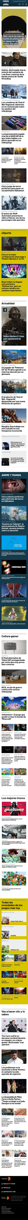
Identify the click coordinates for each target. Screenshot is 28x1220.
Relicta (16, 997)
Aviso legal (4, 1206)
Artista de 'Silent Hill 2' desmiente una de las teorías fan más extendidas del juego (20, 736)
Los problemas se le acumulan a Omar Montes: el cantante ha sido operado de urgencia (14, 1070)
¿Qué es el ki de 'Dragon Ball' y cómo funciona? (13, 623)
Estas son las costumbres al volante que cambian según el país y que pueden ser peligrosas (20, 1163)
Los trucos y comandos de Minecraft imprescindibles (11, 889)
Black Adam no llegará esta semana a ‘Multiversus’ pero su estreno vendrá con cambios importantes (12, 286)
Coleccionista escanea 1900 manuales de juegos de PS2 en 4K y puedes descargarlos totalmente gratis (7, 760)
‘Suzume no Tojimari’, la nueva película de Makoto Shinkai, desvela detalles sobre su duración (13, 527)
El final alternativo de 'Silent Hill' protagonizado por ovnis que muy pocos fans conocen (13, 661)
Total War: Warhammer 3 (5, 981)
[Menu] (26, 4)
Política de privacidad (6, 1208)
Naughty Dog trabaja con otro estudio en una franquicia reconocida (13, 428)
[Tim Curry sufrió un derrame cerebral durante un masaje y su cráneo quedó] (14, 1025)
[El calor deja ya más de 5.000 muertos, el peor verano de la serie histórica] (20, 1112)
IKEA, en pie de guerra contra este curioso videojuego (12, 689)
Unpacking (17, 964)
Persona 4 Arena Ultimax (18, 981)
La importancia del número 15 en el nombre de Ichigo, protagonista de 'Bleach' (13, 601)
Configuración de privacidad (8, 1213)
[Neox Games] (7, 4)
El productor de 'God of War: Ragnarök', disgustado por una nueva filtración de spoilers (13, 400)
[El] (20, 1134)
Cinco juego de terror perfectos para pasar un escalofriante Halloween (13, 188)
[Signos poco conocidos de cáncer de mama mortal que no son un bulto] (8, 1134)
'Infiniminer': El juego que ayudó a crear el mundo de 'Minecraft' (14, 717)
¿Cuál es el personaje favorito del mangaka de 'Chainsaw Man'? (13, 578)
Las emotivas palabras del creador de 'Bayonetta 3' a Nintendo (7, 160)
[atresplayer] (19, 4)
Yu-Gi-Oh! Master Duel (7, 999)
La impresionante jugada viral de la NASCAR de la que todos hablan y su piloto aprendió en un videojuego (13, 138)
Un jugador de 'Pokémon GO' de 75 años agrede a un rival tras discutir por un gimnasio (14, 370)
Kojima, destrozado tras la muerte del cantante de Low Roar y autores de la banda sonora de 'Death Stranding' (14, 74)
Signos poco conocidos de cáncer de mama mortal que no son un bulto (7, 1143)
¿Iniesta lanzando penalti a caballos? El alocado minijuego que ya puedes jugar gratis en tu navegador (13, 843)
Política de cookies (6, 1210)
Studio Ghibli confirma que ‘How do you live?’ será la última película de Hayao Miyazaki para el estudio (13, 554)
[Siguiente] (25, 1)
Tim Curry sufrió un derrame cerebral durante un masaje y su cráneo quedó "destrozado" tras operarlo (13, 1040)
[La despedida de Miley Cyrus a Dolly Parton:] (14, 1086)
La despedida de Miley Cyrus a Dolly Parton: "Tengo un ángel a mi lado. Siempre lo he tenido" (13, 1100)
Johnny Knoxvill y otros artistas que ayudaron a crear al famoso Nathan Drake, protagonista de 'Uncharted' (7, 737)
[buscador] (22, 4)
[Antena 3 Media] (5, 1198)
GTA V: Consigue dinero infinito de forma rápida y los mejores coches (12, 866)
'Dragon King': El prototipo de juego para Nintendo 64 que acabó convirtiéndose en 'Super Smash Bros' (20, 782)
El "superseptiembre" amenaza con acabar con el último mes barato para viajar (19, 1143)
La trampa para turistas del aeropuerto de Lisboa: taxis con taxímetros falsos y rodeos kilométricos (7, 1122)
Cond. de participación (7, 1211)
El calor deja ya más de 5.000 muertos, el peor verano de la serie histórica (20, 1121)
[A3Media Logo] (6, 1180)
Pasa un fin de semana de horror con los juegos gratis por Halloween (12, 819)
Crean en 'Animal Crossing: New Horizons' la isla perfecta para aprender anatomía (6, 782)
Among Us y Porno (17, 1)
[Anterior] (12, 1)
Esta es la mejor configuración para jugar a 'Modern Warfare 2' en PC (14, 256)
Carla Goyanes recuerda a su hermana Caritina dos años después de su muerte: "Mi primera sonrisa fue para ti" (7, 1163)
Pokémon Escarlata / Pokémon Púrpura (7, 965)
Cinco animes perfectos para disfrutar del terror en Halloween (13, 499)
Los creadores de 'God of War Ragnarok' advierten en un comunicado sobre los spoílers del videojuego (13, 106)
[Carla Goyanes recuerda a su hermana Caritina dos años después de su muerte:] (8, 1153)
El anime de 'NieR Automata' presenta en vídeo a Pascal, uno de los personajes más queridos (13, 216)
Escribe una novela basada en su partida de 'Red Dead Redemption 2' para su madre (20, 160)
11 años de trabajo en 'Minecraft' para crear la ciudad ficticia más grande (20, 758)
